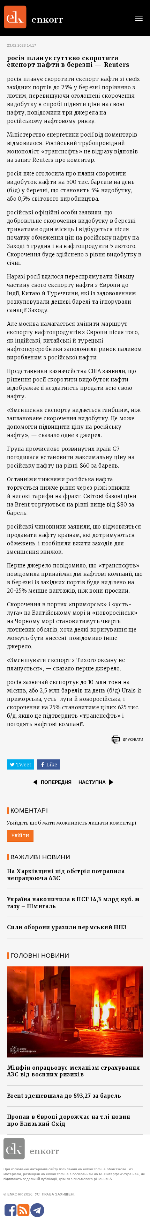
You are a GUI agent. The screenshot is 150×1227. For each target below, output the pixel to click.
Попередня (56, 782)
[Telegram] (37, 1210)
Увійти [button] (20, 835)
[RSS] (23, 1210)
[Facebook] (10, 1210)
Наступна (92, 782)
